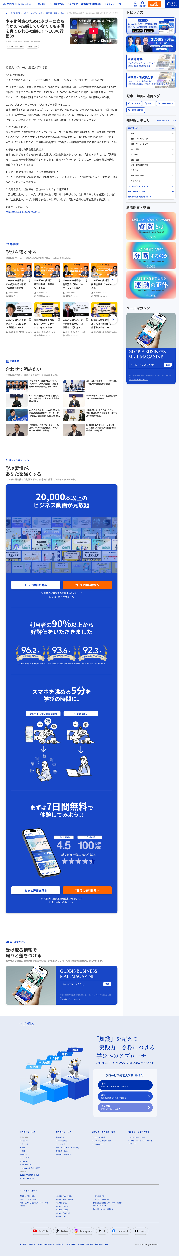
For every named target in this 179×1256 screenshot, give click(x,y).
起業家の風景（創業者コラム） (140, 197)
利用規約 (32, 1244)
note (143, 1231)
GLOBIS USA (61, 1216)
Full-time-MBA (27, 1164)
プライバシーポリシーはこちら (70, 999)
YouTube (44, 1231)
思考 (132, 133)
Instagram (86, 1231)
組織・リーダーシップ (139, 144)
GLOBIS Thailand (63, 1213)
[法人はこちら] (172, 4)
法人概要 (23, 1244)
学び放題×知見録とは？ (165, 120)
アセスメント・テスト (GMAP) (67, 1147)
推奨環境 (59, 1244)
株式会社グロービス (27, 1196)
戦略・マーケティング (139, 139)
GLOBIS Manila (62, 1210)
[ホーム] (7, 13)
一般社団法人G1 (99, 1196)
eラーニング (60, 1144)
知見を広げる (15, 13)
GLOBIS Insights (98, 1144)
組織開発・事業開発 (63, 1154)
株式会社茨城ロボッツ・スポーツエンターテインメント (107, 1204)
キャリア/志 (135, 181)
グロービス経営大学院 (139, 165)
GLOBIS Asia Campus (64, 1199)
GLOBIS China (61, 1203)
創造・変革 (135, 160)
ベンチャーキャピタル (136, 1137)
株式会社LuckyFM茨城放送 (103, 1209)
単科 (113, 1096)
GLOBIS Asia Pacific (64, 1196)
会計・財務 (135, 149)
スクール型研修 (61, 1140)
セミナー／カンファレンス (32, 13)
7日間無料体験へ (155, 4)
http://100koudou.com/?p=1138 (23, 211)
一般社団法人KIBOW (101, 1199)
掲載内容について (102, 1244)
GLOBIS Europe (62, 1206)
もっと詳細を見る (36, 585)
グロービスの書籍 (98, 1137)
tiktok (64, 1231)
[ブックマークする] (30, 280)
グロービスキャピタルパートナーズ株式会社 (34, 1204)
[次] (113, 280)
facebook (123, 1231)
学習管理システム (62, 1151)
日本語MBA (24, 1140)
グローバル (135, 154)
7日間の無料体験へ (87, 585)
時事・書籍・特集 (137, 175)
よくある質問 (70, 1244)
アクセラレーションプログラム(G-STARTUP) (141, 1142)
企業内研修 (60, 1137)
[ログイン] (142, 4)
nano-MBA (26, 1158)
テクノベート (136, 170)
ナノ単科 (110, 1107)
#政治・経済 (32, 46)
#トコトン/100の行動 (15, 46)
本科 (114, 1085)
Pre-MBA (25, 1161)
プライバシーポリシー (45, 1244)
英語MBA (23, 1154)
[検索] (135, 4)
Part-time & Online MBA (31, 1168)
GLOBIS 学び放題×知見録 (29, 1175)
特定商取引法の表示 (85, 1244)
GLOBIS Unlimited (27, 1178)
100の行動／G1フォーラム (54, 13)
